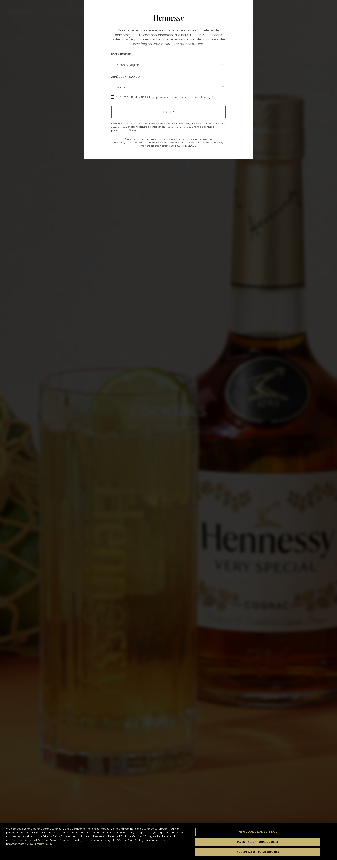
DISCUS (191, 145)
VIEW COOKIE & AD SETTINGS (257, 832)
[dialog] (168, 430)
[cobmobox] (168, 64)
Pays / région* (121, 54)
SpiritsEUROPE (178, 145)
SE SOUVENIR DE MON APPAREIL (133, 97)
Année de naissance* (125, 76)
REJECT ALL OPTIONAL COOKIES (258, 842)
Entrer (168, 112)
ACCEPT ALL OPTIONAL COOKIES (258, 852)
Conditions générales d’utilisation (145, 126)
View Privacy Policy (39, 844)
